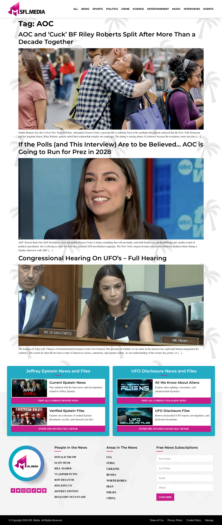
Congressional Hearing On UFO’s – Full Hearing (92, 258)
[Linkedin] (28, 490)
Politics (112, 8)
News (85, 8)
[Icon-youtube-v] (39, 490)
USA (109, 457)
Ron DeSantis (64, 480)
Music (176, 8)
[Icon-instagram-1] (23, 490)
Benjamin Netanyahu (70, 497)
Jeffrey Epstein (66, 491)
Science (138, 8)
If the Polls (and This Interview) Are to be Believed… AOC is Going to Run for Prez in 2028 (110, 148)
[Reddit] (44, 490)
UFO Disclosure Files (172, 411)
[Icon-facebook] (13, 490)
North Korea (116, 480)
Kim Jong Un (63, 485)
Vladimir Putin (65, 474)
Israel (111, 492)
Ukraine (112, 469)
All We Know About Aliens (177, 383)
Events (208, 8)
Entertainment (158, 8)
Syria (110, 463)
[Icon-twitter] (18, 490)
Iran (109, 486)
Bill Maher (63, 468)
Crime (125, 8)
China (111, 498)
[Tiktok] (34, 490)
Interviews (192, 8)
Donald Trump (65, 457)
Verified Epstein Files (66, 411)
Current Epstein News (67, 383)
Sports (97, 8)
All (75, 8)
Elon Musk (62, 462)
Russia (111, 475)
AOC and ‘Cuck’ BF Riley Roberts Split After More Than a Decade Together (107, 38)
